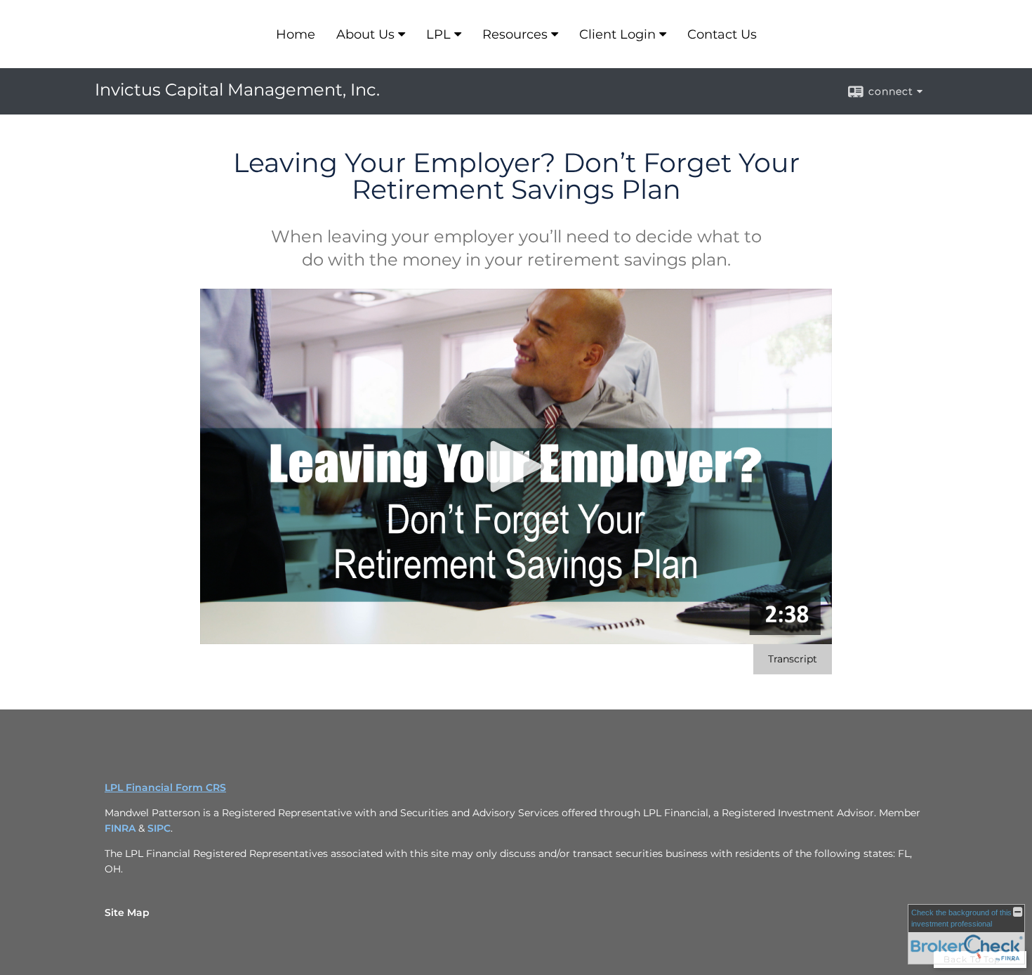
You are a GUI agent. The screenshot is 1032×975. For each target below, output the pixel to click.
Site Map (127, 912)
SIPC (159, 828)
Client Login (617, 34)
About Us (365, 34)
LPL (438, 34)
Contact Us (722, 34)
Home (295, 34)
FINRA (120, 828)
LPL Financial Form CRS (165, 787)
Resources (515, 34)
